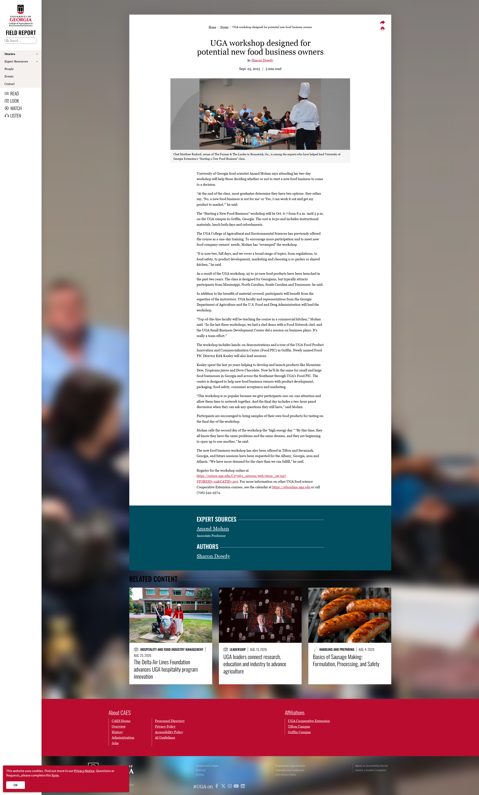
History (117, 732)
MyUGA (200, 774)
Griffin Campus (299, 732)
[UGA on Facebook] (217, 787)
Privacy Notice (84, 771)
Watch (16, 108)
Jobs (115, 743)
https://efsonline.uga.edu (291, 487)
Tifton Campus (299, 726)
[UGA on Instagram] (230, 787)
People (9, 69)
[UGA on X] (224, 787)
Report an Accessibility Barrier (371, 765)
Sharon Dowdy (262, 60)
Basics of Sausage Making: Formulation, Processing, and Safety (346, 660)
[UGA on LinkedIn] (242, 787)
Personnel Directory (170, 721)
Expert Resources (16, 61)
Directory (201, 770)
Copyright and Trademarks (289, 770)
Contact (9, 83)
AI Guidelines (165, 737)
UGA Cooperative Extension (309, 721)
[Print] (382, 28)
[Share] (382, 22)
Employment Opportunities (290, 765)
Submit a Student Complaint (370, 770)
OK (15, 785)
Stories (9, 54)
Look (14, 100)
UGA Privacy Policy (285, 774)
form (55, 775)
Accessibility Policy (169, 732)
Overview (119, 726)
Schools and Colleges (207, 765)
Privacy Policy (165, 726)
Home (212, 27)
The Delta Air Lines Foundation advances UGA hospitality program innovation (166, 669)
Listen (15, 115)
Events (8, 76)
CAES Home (121, 721)
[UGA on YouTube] (237, 787)
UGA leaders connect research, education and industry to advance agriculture (254, 664)
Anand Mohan (213, 528)
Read (14, 93)
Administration (123, 737)
